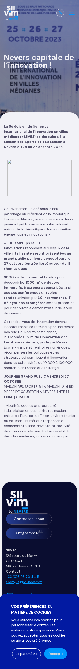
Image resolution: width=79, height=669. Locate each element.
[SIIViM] (17, 502)
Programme (27, 533)
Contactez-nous (29, 518)
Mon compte (60, 13)
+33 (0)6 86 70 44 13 (23, 576)
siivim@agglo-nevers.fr (24, 582)
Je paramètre (26, 653)
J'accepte (56, 653)
